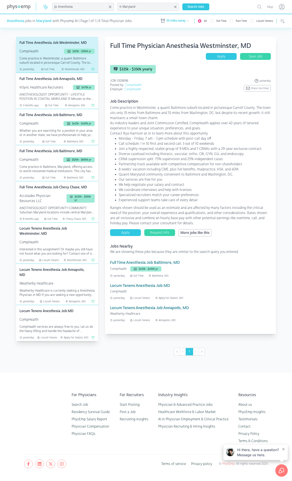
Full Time (221, 21)
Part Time (241, 21)
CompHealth (133, 85)
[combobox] (82, 7)
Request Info (159, 232)
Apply (221, 56)
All (205, 21)
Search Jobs (195, 7)
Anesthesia (15, 21)
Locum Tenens (264, 21)
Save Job (255, 56)
